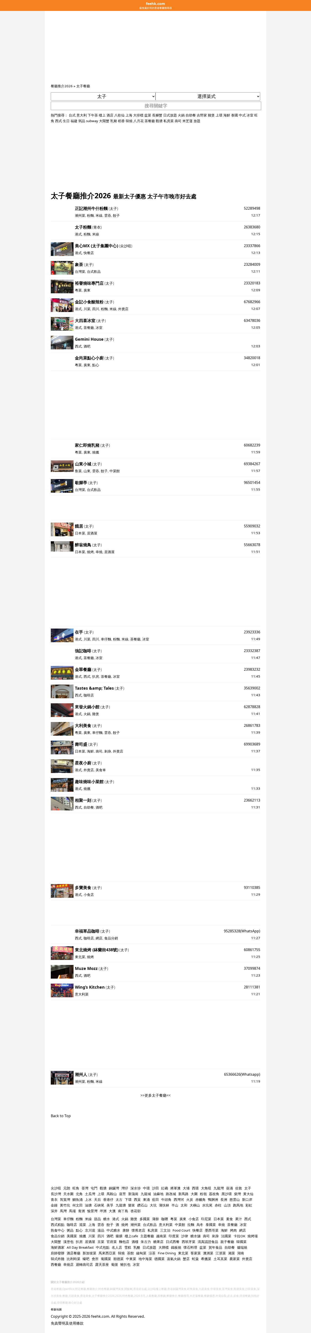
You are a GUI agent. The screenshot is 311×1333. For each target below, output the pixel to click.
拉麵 (190, 1224)
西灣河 (179, 1199)
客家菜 (196, 1253)
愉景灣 (92, 1211)
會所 (95, 1258)
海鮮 (226, 115)
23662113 (252, 800)
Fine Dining (167, 1253)
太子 (113, 208)
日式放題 (170, 115)
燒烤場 (252, 1236)
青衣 (97, 227)
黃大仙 (248, 1193)
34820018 (252, 357)
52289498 (252, 208)
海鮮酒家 (57, 1247)
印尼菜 (206, 1219)
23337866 (252, 245)
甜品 (97, 1219)
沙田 (155, 1188)
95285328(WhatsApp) (242, 930)
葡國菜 (106, 1258)
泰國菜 (211, 1224)
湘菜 (231, 1253)
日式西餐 (172, 1241)
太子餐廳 (83, 86)
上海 (128, 115)
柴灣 (237, 1193)
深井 (54, 1211)
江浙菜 (221, 1253)
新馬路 (183, 1193)
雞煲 (211, 115)
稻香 (121, 121)
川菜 (87, 309)
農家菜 (234, 1258)
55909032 (252, 526)
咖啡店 (89, 695)
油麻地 (158, 1193)
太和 (184, 1205)
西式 (58, 121)
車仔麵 (106, 639)
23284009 (252, 264)
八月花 (138, 121)
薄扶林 (164, 1205)
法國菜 (226, 1236)
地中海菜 (145, 1258)
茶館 (130, 1253)
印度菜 (174, 1236)
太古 (119, 1199)
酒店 (110, 115)
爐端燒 (242, 1247)
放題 (197, 121)
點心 (95, 365)
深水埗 (135, 1188)
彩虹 (248, 1205)
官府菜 (112, 1241)
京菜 (100, 1241)
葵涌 (229, 1188)
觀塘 (159, 121)
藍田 (155, 1199)
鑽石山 (142, 1205)
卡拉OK (239, 1236)
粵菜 (78, 290)
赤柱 (218, 1205)
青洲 (81, 1211)
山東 (87, 471)
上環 (219, 115)
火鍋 (181, 115)
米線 (99, 215)
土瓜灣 (90, 1193)
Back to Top (61, 1115)
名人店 (117, 1247)
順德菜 (118, 1258)
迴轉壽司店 (84, 1264)
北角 (79, 1193)
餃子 (116, 215)
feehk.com (100, 1316)
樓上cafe (131, 1236)
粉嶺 (203, 1193)
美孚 (110, 1205)
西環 (195, 1188)
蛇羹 (195, 1258)
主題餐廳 (147, 1236)
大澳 (112, 1211)
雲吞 (107, 215)
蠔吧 (86, 1258)
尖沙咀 (125, 245)
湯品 (100, 1230)
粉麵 (90, 215)
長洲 (223, 1199)
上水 (88, 1199)
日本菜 (80, 533)
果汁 (238, 1219)
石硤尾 (99, 1205)
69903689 (252, 744)
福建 (74, 121)
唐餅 (125, 1230)
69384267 (252, 463)
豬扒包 (125, 1264)
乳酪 (136, 1247)
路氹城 (171, 1193)
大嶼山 (195, 1205)
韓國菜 (241, 1241)
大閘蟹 (104, 121)
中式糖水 (113, 1230)
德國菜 (159, 1258)
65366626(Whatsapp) (242, 1074)
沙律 (184, 1236)
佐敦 (238, 1188)
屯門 (94, 1188)
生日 (66, 121)
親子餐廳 (227, 1241)
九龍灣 (219, 1188)
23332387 (252, 650)
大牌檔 (163, 1247)
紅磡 (164, 1188)
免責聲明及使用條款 (67, 1323)
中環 (146, 1188)
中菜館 (115, 471)
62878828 (252, 706)
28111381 (252, 987)
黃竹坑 (65, 1205)
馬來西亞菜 (107, 1253)
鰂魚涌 (77, 1199)
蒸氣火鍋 (174, 1258)
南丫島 (123, 1211)
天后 (97, 1199)
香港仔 (108, 1199)
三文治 (165, 1230)
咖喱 (164, 1219)
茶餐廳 (150, 121)
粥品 (70, 1230)
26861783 (252, 725)
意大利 (81, 115)
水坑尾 (207, 1205)
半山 (174, 1205)
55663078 (252, 544)
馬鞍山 (112, 1193)
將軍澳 (175, 1188)
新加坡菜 (89, 1253)
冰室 (250, 115)
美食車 (101, 770)
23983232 (252, 669)
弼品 (81, 121)
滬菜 (82, 1224)
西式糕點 (57, 1224)
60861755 (252, 949)
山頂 (227, 1205)
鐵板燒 (176, 1247)
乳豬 (113, 121)
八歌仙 (119, 115)
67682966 (252, 301)
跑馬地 (238, 1205)
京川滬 (90, 1230)
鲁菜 (78, 471)
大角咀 (206, 1188)
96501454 (252, 482)
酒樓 (135, 1241)
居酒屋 (92, 533)
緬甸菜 (141, 1253)
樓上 (102, 115)
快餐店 (89, 252)
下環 (128, 1199)
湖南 (240, 1253)
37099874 (252, 968)
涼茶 (152, 1253)
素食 (229, 1219)
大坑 (153, 1205)
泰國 (234, 115)
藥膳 (119, 1236)
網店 (99, 938)
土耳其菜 (220, 1258)
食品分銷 (111, 938)
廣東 (87, 290)
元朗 (66, 1188)
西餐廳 (56, 1264)
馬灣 (63, 1211)
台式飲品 (94, 271)
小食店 (89, 894)
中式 (242, 115)
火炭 (189, 1199)
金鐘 (54, 1205)
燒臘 (95, 452)
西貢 (137, 1199)
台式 (72, 115)
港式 (78, 234)
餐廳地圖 (56, 1309)
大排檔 (138, 115)
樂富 (131, 1205)
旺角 (75, 1188)
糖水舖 (195, 1236)
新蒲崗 (133, 1193)
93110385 (252, 887)
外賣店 (123, 309)
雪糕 (127, 1247)
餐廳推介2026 (62, 86)
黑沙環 (227, 1193)
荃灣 (85, 1188)
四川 (95, 309)
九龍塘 (121, 1205)
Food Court (181, 1230)
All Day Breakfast (80, 1247)
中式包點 (103, 1247)
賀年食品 (215, 1247)
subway (92, 121)
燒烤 (90, 551)
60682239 (252, 445)
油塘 (88, 1205)
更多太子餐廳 (155, 1095)
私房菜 (168, 121)
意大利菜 (82, 994)
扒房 (95, 676)
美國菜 (72, 1236)
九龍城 (146, 1193)
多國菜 (145, 1219)
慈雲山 (234, 1199)
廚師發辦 (57, 1253)
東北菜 (80, 956)
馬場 (72, 1211)
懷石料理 (190, 1247)
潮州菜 (80, 215)
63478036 (252, 320)
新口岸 (247, 1199)
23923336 (252, 631)
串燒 (99, 551)
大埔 (186, 1188)
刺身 (107, 751)
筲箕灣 (65, 1199)
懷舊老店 (138, 1230)
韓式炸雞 (57, 1258)
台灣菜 (80, 271)
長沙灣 (56, 1193)
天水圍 (68, 1193)
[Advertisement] (155, 49)
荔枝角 (214, 1193)
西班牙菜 (188, 1241)
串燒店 (68, 1264)
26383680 (252, 226)
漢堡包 (68, 1241)
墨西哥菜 (212, 1230)
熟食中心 (57, 1230)
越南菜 (161, 1236)
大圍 (194, 1193)
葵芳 (122, 1193)
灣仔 (124, 1188)
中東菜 (131, 1258)
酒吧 (87, 346)
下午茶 (93, 115)
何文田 (77, 1205)
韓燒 (129, 121)
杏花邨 (135, 1211)
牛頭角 (166, 1199)
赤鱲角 (200, 1199)
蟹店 (186, 1258)
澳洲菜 (208, 1253)
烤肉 (233, 1230)
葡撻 (114, 1264)
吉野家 (202, 115)
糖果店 (158, 1241)
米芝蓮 (187, 121)
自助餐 (191, 115)
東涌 (146, 1199)
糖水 (106, 1219)
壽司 (178, 121)
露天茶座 (102, 1264)
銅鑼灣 (114, 1188)
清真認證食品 (208, 1241)
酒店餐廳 (73, 1253)
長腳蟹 (157, 115)
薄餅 (155, 1219)
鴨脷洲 (213, 1199)
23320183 (252, 283)
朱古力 (146, 1241)
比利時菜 (73, 1258)
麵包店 (124, 1241)
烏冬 (199, 1224)
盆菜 (147, 115)
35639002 (252, 688)
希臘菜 (206, 1258)
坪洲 (103, 1211)
